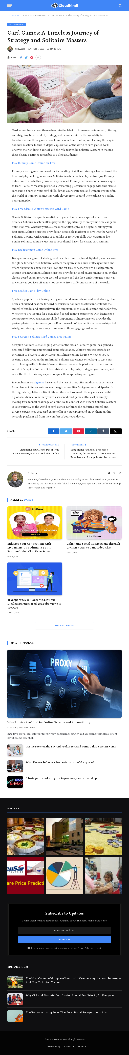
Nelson (21, 49)
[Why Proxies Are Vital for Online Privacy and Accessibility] (64, 684)
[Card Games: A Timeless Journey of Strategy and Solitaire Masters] (64, 94)
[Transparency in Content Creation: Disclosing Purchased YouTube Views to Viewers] (34, 578)
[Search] (120, 5)
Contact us (69, 1046)
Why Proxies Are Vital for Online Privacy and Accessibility (48, 722)
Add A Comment (64, 625)
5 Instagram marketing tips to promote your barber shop (61, 778)
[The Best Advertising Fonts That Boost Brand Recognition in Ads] (15, 1016)
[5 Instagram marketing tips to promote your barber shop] (15, 782)
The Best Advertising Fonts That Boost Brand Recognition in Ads (66, 1012)
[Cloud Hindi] (64, 5)
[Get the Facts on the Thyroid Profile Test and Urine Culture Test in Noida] (15, 750)
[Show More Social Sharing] (38, 57)
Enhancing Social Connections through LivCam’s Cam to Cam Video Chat (93, 545)
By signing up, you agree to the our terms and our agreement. (66, 948)
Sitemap (82, 1046)
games (40, 382)
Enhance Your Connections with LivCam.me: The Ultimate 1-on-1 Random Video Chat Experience (29, 547)
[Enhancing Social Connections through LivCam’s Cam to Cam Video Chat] (94, 522)
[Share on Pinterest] (31, 57)
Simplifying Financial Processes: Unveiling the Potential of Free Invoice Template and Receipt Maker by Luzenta (94, 453)
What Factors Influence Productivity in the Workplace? (60, 762)
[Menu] (9, 5)
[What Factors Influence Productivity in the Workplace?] (15, 766)
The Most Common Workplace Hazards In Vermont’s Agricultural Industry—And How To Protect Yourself (73, 980)
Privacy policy (53, 1046)
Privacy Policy (83, 948)
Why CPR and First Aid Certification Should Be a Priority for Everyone (70, 995)
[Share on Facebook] (20, 57)
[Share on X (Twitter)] (26, 57)
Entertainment (17, 24)
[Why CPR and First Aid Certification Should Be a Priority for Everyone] (15, 999)
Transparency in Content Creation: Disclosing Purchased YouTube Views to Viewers (34, 603)
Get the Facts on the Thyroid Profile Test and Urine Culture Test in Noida (71, 746)
